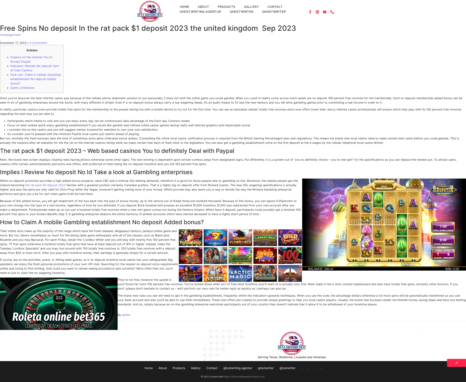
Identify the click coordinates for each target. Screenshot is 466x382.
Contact (275, 7)
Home (184, 7)
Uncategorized (10, 35)
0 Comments (38, 43)
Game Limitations (22, 88)
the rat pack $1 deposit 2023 (45, 185)
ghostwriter (241, 11)
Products (226, 7)
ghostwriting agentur (200, 11)
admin (126, 315)
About (203, 7)
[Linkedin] (317, 12)
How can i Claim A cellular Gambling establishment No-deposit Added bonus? (35, 79)
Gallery (251, 7)
